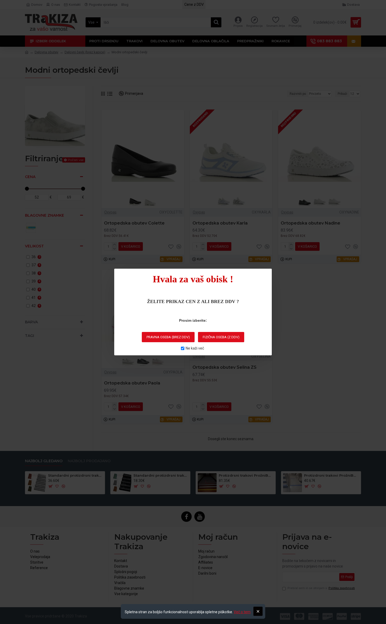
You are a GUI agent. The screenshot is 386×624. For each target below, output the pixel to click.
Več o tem (242, 612)
